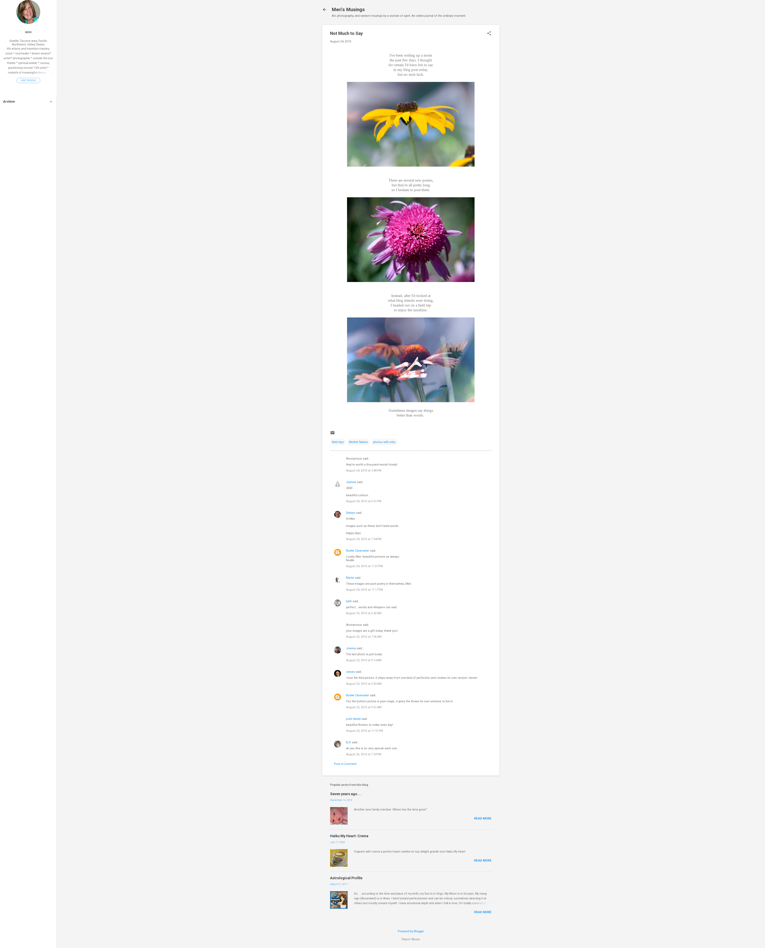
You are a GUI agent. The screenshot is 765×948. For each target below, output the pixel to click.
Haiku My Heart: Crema (349, 836)
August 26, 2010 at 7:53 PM (363, 754)
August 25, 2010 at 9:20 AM (364, 684)
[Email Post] (332, 434)
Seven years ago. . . (346, 794)
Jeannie (351, 482)
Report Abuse (411, 939)
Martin (350, 578)
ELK (348, 742)
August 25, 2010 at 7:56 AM (364, 637)
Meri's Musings (348, 9)
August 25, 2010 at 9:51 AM (364, 707)
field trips (338, 442)
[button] (489, 33)
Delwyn (350, 513)
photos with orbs (384, 442)
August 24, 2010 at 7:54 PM (363, 539)
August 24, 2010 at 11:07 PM (364, 566)
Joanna (351, 648)
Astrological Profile (346, 878)
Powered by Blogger (411, 931)
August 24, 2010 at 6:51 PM (363, 501)
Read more (482, 818)
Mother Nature (358, 442)
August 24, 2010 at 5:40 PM (363, 470)
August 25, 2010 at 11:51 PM (364, 731)
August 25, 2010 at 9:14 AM (364, 660)
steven (350, 672)
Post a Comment (345, 764)
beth (349, 601)
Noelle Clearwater (357, 550)
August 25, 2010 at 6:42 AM (364, 613)
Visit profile (28, 80)
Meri (28, 32)
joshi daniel (353, 719)
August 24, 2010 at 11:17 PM (364, 589)
